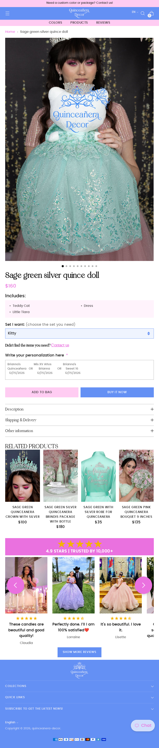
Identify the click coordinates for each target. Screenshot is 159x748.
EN (133, 12)
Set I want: (40, 325)
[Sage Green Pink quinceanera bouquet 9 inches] (136, 476)
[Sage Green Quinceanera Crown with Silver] (22, 476)
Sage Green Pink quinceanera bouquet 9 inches (136, 512)
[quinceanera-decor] (79, 13)
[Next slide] (143, 585)
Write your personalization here (34, 355)
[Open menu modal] (7, 13)
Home (10, 31)
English (10, 722)
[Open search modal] (143, 13)
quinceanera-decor (46, 728)
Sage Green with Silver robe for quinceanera (98, 512)
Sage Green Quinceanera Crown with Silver (23, 512)
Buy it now (117, 392)
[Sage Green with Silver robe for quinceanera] (98, 476)
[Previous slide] (15, 585)
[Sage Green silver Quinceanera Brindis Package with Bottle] (60, 476)
